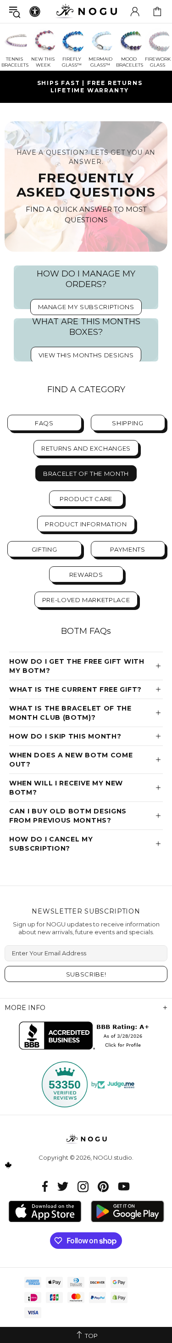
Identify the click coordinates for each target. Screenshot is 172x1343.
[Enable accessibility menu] (34, 11)
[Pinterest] (103, 1186)
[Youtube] (124, 1186)
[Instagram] (83, 1186)
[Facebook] (45, 1186)
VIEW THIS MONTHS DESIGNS (86, 355)
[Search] (14, 12)
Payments (127, 549)
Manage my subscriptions (86, 306)
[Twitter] (62, 1186)
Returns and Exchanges (86, 448)
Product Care (86, 498)
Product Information (86, 524)
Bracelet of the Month (86, 473)
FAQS (44, 423)
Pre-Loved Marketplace (86, 600)
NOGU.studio (86, 11)
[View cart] (157, 11)
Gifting (44, 549)
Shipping (127, 423)
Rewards (86, 574)
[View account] (134, 11)
